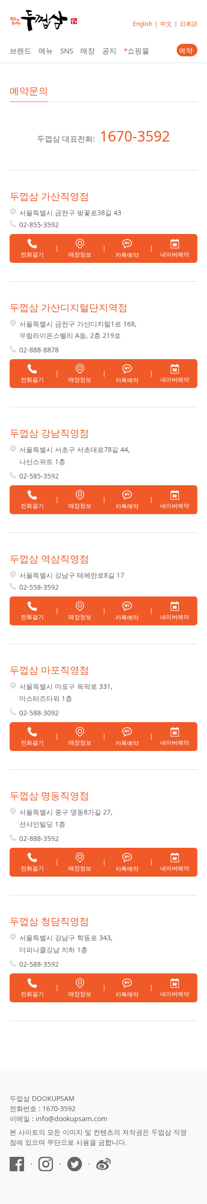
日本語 (188, 24)
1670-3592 (135, 136)
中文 (166, 24)
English (142, 24)
